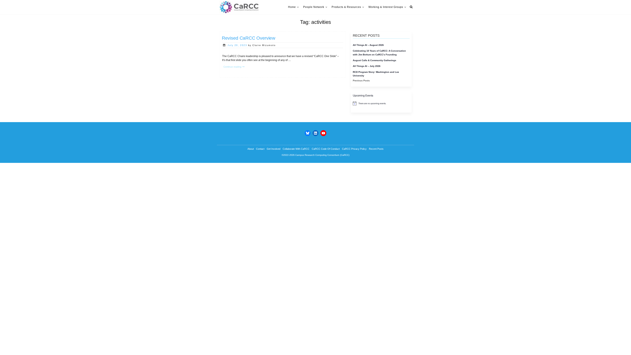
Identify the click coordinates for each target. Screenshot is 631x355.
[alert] (381, 103)
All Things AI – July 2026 (366, 66)
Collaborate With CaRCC (296, 148)
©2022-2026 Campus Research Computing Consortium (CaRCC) (316, 155)
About (250, 148)
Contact (260, 148)
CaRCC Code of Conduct (326, 148)
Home (292, 7)
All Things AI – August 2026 (368, 45)
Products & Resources (346, 7)
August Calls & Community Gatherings (374, 60)
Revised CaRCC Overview (248, 38)
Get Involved (273, 148)
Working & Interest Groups (385, 7)
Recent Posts (376, 148)
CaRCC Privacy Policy (354, 148)
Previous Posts (361, 80)
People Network (313, 7)
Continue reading (234, 67)
